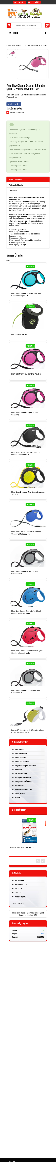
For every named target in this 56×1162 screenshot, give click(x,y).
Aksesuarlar (19, 785)
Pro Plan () (19, 880)
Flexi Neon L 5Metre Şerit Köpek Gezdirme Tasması (28, 493)
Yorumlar (13, 190)
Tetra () (18, 892)
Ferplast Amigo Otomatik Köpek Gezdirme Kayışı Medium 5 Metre (27, 731)
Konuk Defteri (20, 793)
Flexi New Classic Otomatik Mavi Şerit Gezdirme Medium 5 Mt (26, 533)
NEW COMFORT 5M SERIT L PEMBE (26, 374)
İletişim (17, 797)
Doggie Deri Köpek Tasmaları (25, 765)
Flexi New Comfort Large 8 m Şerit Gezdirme (24, 414)
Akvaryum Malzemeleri (23, 777)
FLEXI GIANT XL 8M (19, 334)
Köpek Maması (20, 757)
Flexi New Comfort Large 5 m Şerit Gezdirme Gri (24, 572)
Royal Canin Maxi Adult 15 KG (22, 848)
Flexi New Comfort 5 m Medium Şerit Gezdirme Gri (25, 691)
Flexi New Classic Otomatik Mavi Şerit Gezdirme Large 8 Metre (26, 612)
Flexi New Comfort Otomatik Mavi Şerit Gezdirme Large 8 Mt (26, 295)
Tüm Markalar (18, 903)
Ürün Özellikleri (15, 179)
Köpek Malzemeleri (14, 45)
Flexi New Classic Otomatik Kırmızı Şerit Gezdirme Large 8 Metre (26, 652)
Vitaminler (18, 769)
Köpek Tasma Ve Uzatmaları (36, 45)
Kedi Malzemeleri (21, 753)
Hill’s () (18, 888)
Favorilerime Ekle (17, 112)
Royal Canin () (21, 884)
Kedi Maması (19, 749)
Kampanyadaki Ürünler (23, 781)
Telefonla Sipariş (16, 185)
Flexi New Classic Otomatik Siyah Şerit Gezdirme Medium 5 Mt (26, 453)
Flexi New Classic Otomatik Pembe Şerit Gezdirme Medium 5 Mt (28, 913)
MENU (15, 33)
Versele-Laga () (20, 896)
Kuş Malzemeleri (21, 773)
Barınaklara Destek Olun (23, 789)
